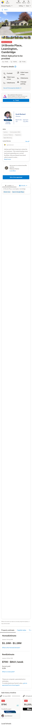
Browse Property (6, 6)
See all (27, 141)
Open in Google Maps (18, 192)
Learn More (13, 171)
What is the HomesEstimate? (11, 647)
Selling (21, 6)
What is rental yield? (8, 672)
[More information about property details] (15, 67)
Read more (7, 159)
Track (17, 100)
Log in (28, 2)
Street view (7, 192)
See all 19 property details (11, 88)
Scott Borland (8, 716)
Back (6, 9)
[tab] (9, 185)
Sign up (24, 2)
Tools (27, 6)
